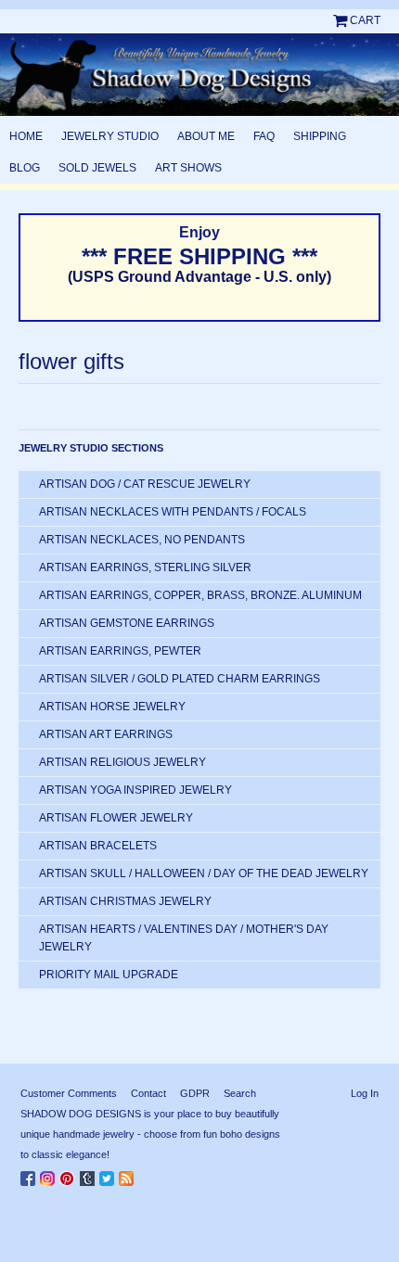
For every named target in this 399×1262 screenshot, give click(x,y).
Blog (24, 167)
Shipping (319, 136)
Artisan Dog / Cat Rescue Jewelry (145, 484)
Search (240, 1093)
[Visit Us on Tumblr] (89, 1174)
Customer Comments (68, 1093)
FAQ (264, 136)
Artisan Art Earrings (106, 734)
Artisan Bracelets (98, 845)
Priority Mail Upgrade (108, 974)
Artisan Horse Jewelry (112, 706)
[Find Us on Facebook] (30, 1174)
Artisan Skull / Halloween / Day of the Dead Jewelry (203, 873)
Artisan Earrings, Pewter (120, 650)
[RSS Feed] (128, 1174)
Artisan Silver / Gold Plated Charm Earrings (179, 678)
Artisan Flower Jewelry (116, 817)
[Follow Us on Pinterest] (69, 1174)
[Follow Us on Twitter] (109, 1174)
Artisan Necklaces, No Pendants (142, 539)
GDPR (195, 1093)
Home (26, 136)
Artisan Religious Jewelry (122, 762)
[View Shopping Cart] (341, 20)
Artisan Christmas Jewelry (125, 901)
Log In (365, 1093)
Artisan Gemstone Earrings (126, 623)
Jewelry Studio (110, 136)
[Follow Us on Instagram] (49, 1174)
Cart (365, 20)
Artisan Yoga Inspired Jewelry (135, 790)
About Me (206, 136)
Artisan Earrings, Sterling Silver (145, 567)
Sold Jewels (97, 167)
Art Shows (188, 167)
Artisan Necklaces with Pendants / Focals (172, 511)
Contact (148, 1093)
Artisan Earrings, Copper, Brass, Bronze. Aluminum (200, 595)
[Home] (199, 74)
